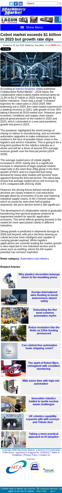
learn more (41, 491)
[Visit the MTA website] (17, 473)
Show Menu (34, 27)
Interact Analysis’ (25, 88)
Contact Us (45, 455)
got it (52, 491)
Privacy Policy (31, 455)
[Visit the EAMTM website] (35, 473)
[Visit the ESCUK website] (49, 473)
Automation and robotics (34, 258)
